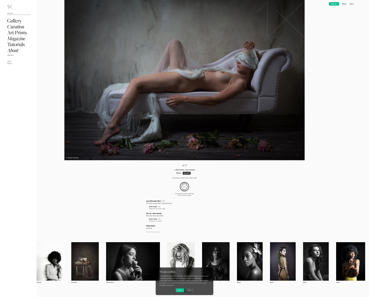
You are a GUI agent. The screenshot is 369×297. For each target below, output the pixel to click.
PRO (163, 201)
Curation (15, 26)
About (12, 50)
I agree (180, 290)
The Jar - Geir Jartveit (154, 213)
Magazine (16, 38)
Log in (9, 61)
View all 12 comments (153, 232)
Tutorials (16, 44)
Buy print (187, 173)
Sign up (9, 63)
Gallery (14, 20)
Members (10, 55)
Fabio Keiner (150, 226)
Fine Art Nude (190, 170)
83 (180, 173)
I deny (189, 290)
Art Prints (17, 32)
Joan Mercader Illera (153, 201)
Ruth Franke (180, 170)
